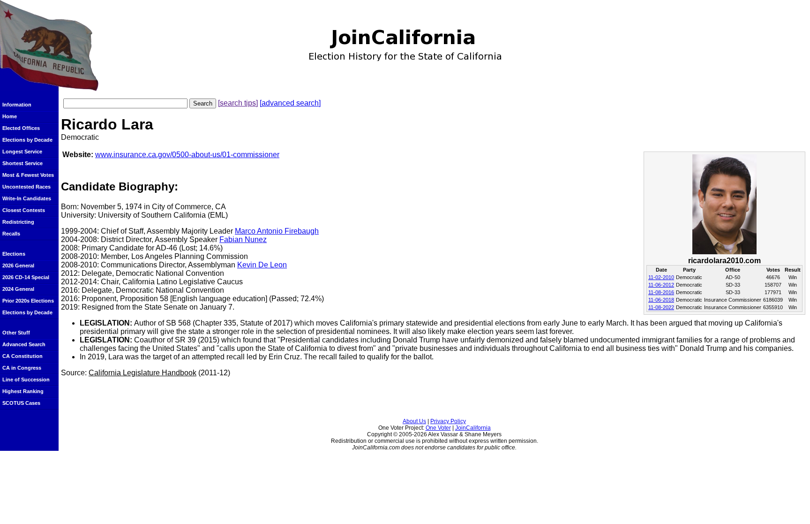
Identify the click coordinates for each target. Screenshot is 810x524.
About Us (414, 421)
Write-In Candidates (26, 198)
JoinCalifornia (473, 428)
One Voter (438, 428)
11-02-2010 (661, 277)
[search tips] (238, 103)
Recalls (11, 233)
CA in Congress (21, 368)
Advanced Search (23, 344)
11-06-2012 (661, 285)
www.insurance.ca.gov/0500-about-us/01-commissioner (187, 155)
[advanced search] (290, 103)
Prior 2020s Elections (28, 301)
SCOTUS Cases (21, 403)
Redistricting (18, 222)
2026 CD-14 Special (25, 277)
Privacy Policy (448, 421)
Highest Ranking (23, 391)
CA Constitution (22, 356)
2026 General (18, 265)
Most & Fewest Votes (28, 175)
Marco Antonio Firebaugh (277, 231)
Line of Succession (26, 379)
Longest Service (22, 151)
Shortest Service (22, 163)
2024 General (18, 289)
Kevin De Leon (262, 265)
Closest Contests (23, 210)
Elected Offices (21, 128)
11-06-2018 (661, 300)
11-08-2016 (661, 292)
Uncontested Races (26, 187)
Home (9, 116)
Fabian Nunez (243, 239)
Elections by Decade (27, 140)
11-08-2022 (661, 307)
